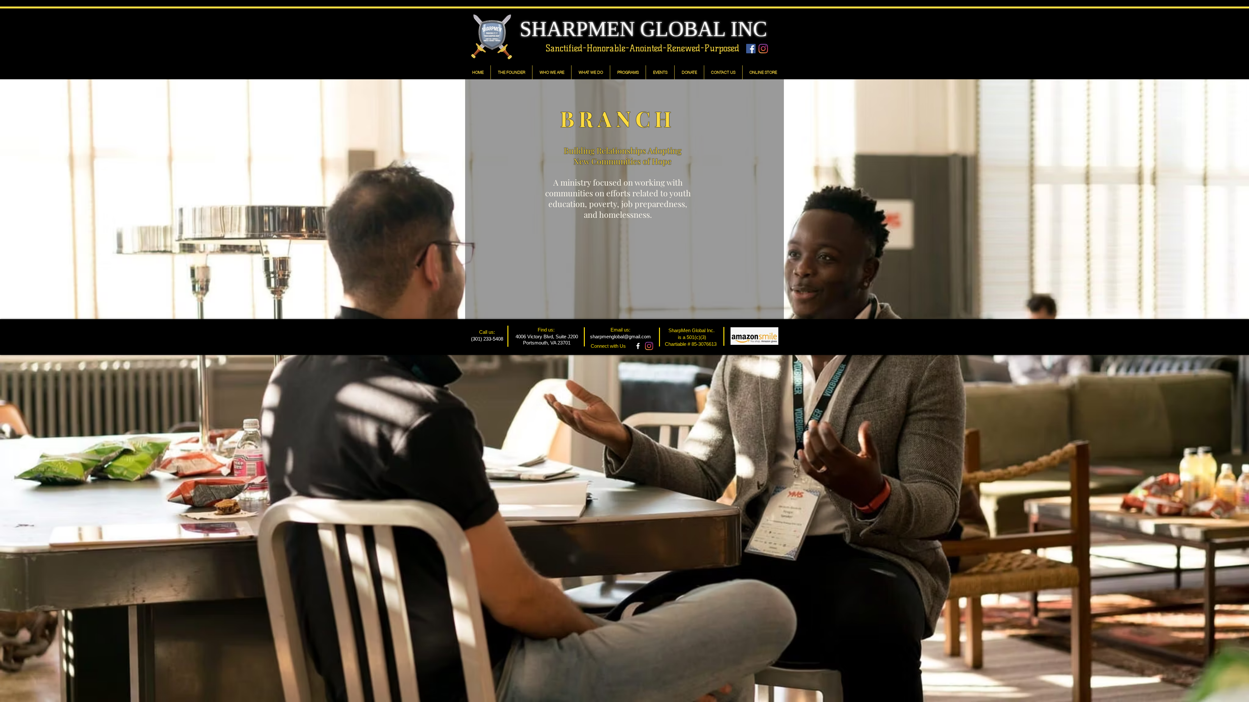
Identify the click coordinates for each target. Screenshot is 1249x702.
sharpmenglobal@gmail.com (620, 336)
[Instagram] (763, 48)
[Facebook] (751, 48)
